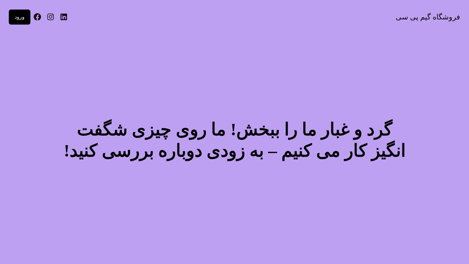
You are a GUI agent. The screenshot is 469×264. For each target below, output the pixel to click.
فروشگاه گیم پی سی (428, 16)
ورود (20, 17)
